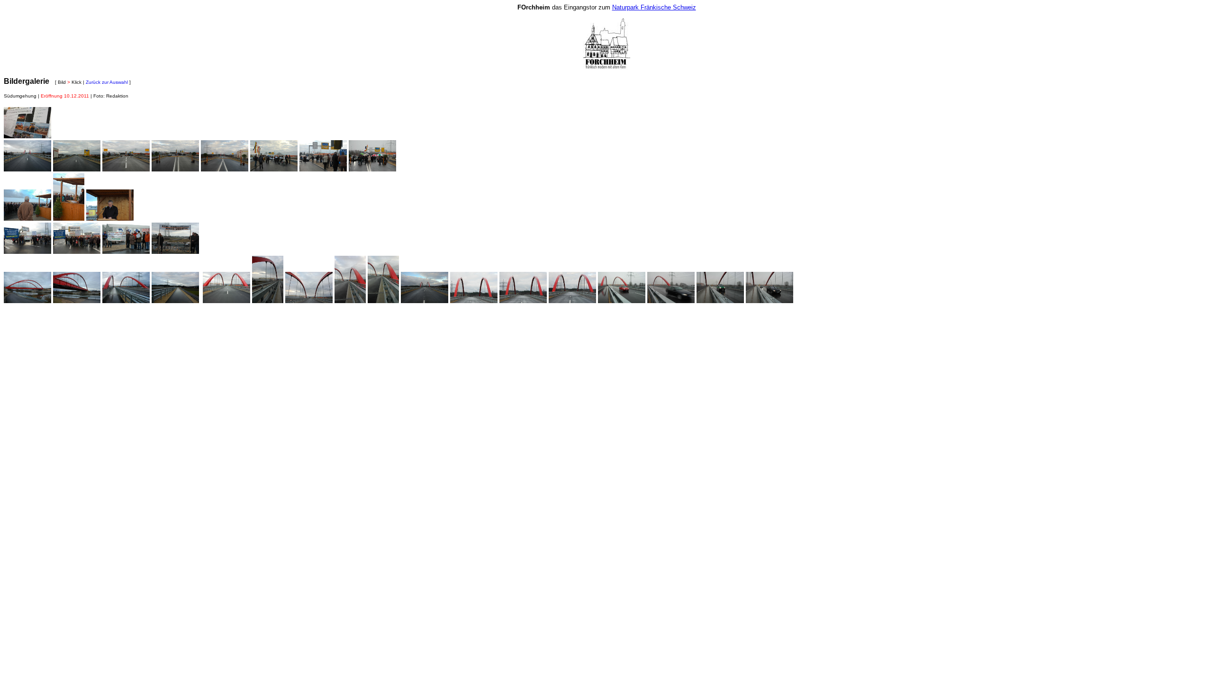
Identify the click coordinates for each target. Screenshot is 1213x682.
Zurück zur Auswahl (107, 82)
